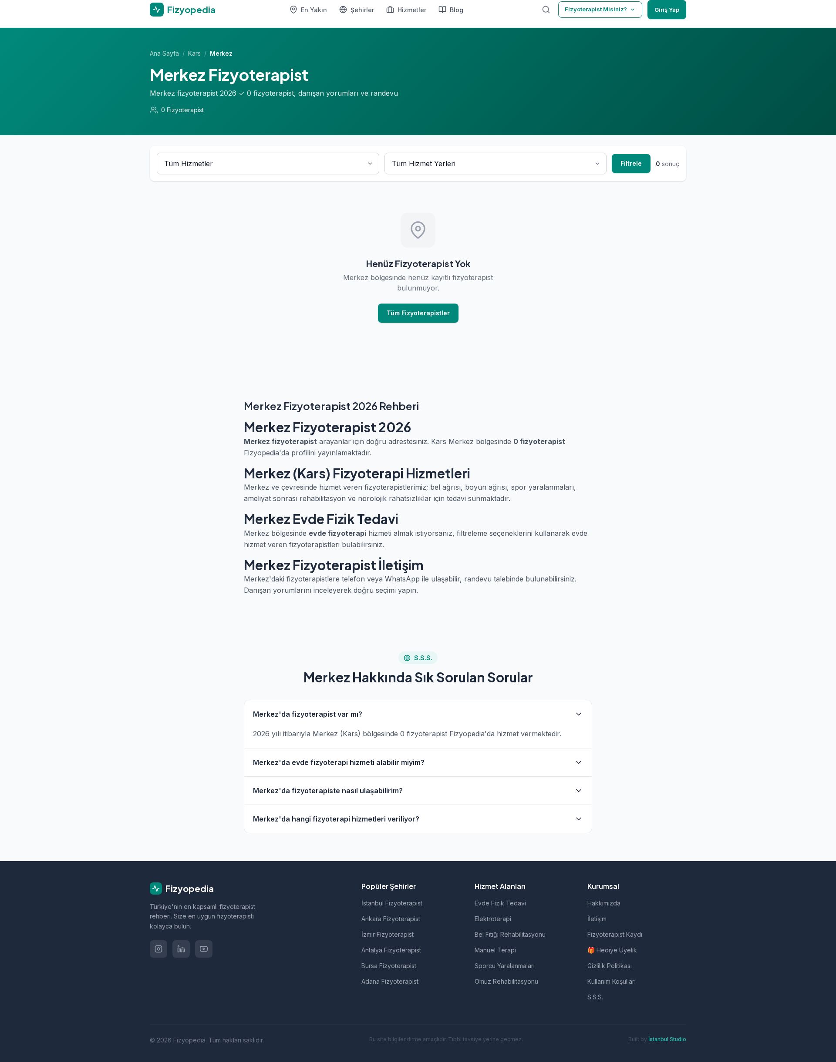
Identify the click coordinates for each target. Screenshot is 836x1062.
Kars (194, 53)
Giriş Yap (666, 9)
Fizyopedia (189, 888)
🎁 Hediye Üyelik (612, 950)
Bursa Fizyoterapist (388, 965)
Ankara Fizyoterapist (390, 918)
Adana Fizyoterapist (389, 981)
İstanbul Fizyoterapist (391, 903)
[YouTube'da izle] (203, 949)
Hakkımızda (603, 903)
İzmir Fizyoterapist (387, 934)
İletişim (597, 918)
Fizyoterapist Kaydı (614, 934)
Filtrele (631, 163)
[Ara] (546, 9)
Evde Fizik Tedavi (500, 903)
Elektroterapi (493, 918)
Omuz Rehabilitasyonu (506, 981)
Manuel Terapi (495, 950)
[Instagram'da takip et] (158, 949)
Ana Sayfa (164, 53)
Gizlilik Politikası (609, 965)
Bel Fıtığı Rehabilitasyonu (510, 934)
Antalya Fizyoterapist (391, 950)
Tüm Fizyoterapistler (418, 313)
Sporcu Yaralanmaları (505, 965)
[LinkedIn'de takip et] (181, 949)
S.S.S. (595, 997)
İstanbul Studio (667, 1039)
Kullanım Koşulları (611, 981)
